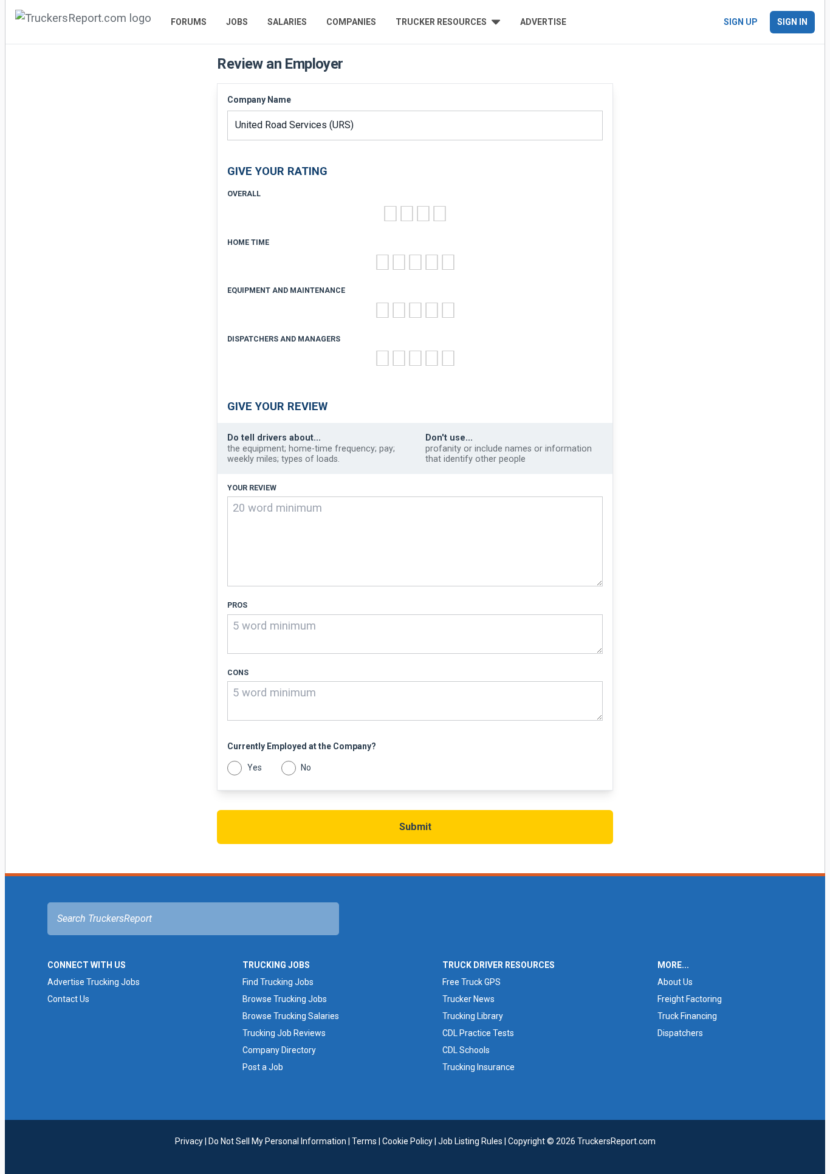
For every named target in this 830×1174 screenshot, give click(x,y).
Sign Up (741, 22)
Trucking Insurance (478, 1067)
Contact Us (68, 999)
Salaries (287, 22)
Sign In (792, 22)
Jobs (237, 22)
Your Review (251, 488)
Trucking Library (472, 1016)
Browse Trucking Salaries (290, 1016)
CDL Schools (466, 1050)
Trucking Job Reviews (284, 1033)
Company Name (259, 100)
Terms (364, 1141)
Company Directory (279, 1050)
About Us (675, 982)
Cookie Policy (407, 1141)
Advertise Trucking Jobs (93, 982)
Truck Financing (687, 1016)
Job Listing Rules (470, 1141)
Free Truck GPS (471, 982)
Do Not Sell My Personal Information (277, 1141)
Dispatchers (680, 1033)
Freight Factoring (689, 999)
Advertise (543, 22)
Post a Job (262, 1067)
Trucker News (468, 999)
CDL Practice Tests (478, 1033)
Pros (237, 605)
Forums (189, 22)
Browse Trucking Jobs (284, 999)
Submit (415, 826)
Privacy (189, 1141)
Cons (238, 672)
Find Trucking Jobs (278, 982)
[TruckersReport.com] (83, 22)
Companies (351, 22)
